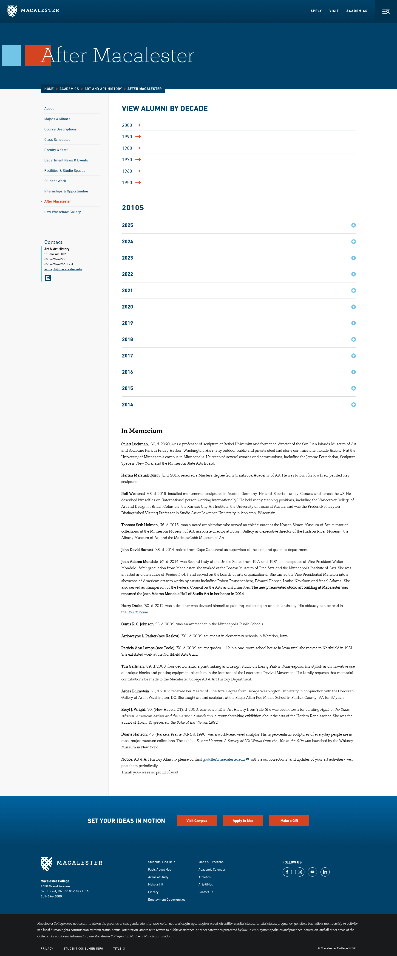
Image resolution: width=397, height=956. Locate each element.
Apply (316, 11)
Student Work (55, 181)
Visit (334, 11)
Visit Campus (197, 820)
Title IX (119, 948)
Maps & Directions (211, 862)
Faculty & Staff (56, 150)
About (49, 108)
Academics (357, 11)
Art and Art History (103, 89)
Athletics (204, 877)
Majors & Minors (57, 119)
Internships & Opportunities (66, 191)
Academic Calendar (212, 869)
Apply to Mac (243, 820)
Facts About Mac (159, 869)
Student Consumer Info (83, 948)
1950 (127, 182)
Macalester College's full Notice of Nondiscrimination (132, 936)
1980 (127, 148)
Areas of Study (158, 877)
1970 (127, 159)
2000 (127, 125)
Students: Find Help (161, 862)
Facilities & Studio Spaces (64, 170)
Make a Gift (289, 820)
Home (49, 89)
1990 (127, 136)
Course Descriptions (60, 129)
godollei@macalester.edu (224, 759)
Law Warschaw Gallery (62, 212)
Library (153, 892)
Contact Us (205, 892)
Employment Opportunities (166, 899)
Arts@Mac (205, 884)
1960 (127, 171)
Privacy (47, 948)
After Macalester (57, 201)
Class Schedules (57, 139)
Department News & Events (66, 160)
